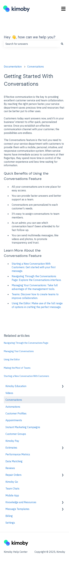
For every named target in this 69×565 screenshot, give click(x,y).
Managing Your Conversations (19, 351)
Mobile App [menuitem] (12, 495)
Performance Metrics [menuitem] (17, 454)
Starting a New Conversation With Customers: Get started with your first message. (34, 267)
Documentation (13, 66)
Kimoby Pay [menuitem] (12, 440)
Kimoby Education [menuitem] (15, 386)
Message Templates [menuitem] (17, 509)
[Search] (62, 44)
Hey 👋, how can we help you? (29, 37)
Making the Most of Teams (17, 367)
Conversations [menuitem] (13, 399)
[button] (62, 386)
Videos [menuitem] (9, 393)
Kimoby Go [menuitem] (11, 481)
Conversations (35, 66)
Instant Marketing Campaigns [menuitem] (22, 427)
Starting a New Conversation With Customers (26, 376)
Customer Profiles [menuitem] (15, 413)
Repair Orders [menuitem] (13, 474)
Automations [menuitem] (12, 406)
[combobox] (31, 44)
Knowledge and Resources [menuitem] (20, 502)
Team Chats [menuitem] (12, 488)
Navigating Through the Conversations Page (26, 342)
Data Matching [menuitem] (13, 461)
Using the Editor (12, 359)
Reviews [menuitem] (10, 468)
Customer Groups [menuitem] (15, 434)
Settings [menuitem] (10, 522)
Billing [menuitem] (9, 515)
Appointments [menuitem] (13, 420)
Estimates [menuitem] (11, 447)
